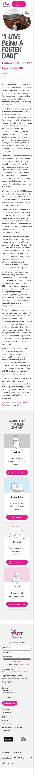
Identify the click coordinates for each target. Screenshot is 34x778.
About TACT (5, 720)
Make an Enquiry (9, 703)
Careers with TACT (7, 724)
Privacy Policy (6, 752)
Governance (6, 730)
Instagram (8, 763)
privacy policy (26, 664)
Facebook (4, 763)
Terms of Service (17, 752)
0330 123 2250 (17, 472)
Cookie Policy (6, 758)
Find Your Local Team (17, 604)
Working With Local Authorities (12, 727)
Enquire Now (17, 517)
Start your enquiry (19, 4)
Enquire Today (6, 712)
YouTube (12, 763)
